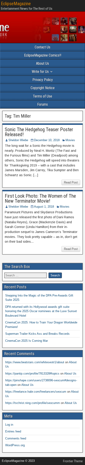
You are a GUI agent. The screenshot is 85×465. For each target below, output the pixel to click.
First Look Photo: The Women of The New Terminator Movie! (40, 198)
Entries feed (13, 431)
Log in (9, 424)
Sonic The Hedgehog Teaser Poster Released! (39, 132)
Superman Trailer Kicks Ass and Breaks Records (37, 333)
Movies (70, 140)
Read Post (71, 182)
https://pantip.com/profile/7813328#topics (32, 373)
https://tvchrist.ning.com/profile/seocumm (32, 403)
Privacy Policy (42, 80)
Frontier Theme (73, 461)
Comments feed (15, 438)
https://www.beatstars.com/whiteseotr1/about (34, 362)
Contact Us (42, 47)
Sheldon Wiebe (18, 140)
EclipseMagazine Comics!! (42, 55)
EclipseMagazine (16, 3)
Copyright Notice (43, 88)
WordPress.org (15, 445)
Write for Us (40, 71)
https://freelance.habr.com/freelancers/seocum (35, 391)
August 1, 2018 (44, 206)
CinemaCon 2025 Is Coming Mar (26, 340)
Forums (42, 104)
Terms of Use (42, 96)
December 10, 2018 (47, 140)
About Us (42, 63)
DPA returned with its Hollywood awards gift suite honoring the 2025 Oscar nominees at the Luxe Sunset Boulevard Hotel (41, 311)
